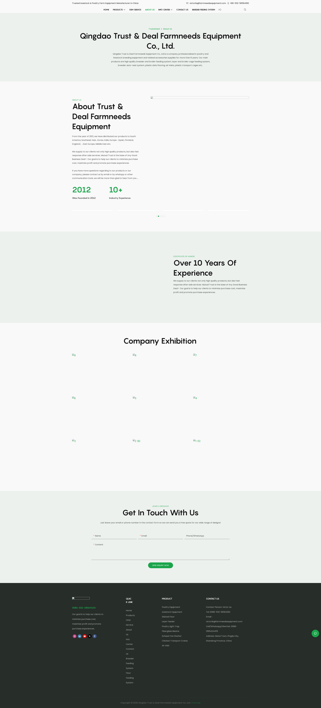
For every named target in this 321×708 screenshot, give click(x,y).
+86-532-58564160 (239, 3)
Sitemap (196, 702)
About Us (167, 28)
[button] (220, 10)
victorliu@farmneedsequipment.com (208, 3)
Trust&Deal (154, 28)
